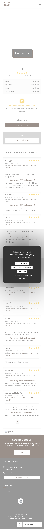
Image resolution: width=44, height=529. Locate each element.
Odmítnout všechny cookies (22, 267)
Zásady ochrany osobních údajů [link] (23, 275)
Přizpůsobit (22, 272)
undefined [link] (22, 278)
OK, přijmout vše (22, 263)
